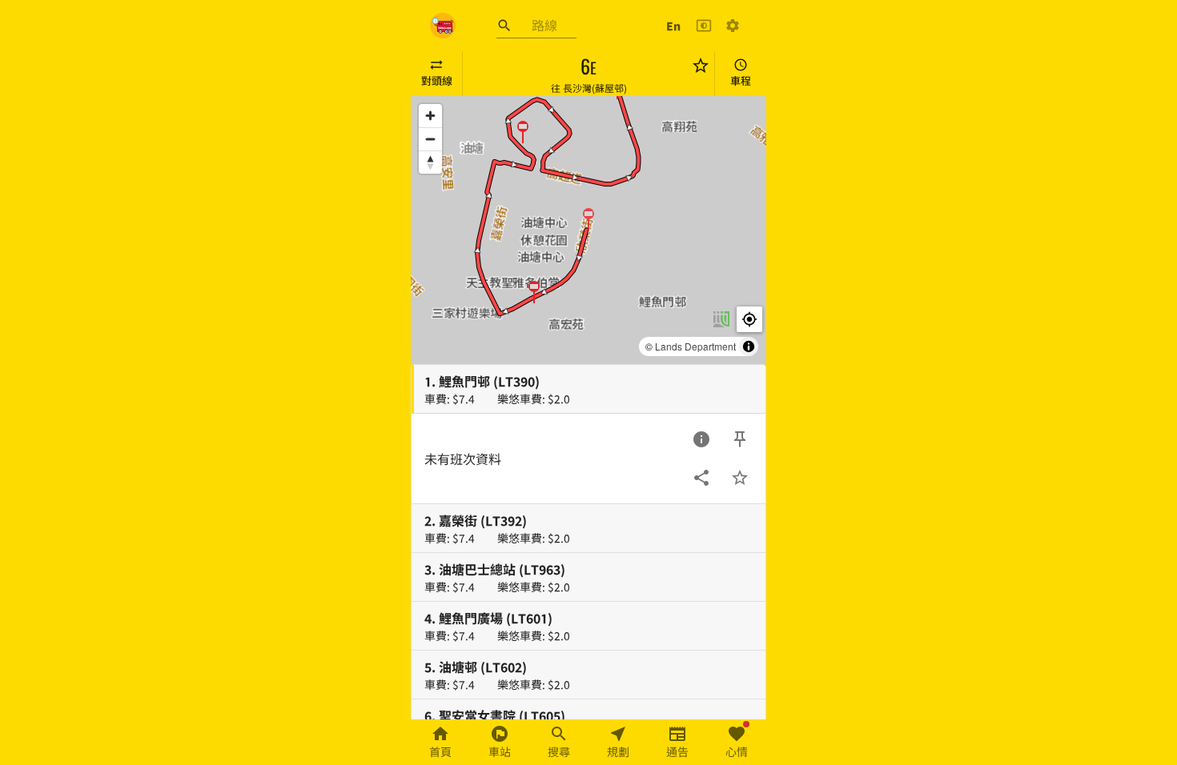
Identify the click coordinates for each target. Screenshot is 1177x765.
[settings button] (732, 25)
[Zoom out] (430, 138)
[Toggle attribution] (748, 346)
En (673, 26)
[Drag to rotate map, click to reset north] (430, 162)
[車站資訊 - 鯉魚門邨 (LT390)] (701, 439)
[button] (588, 218)
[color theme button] (703, 25)
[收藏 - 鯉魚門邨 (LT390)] (740, 478)
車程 (740, 80)
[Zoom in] (430, 115)
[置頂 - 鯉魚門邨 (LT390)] (740, 439)
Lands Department (695, 346)
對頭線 (436, 80)
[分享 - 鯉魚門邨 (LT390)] (701, 478)
